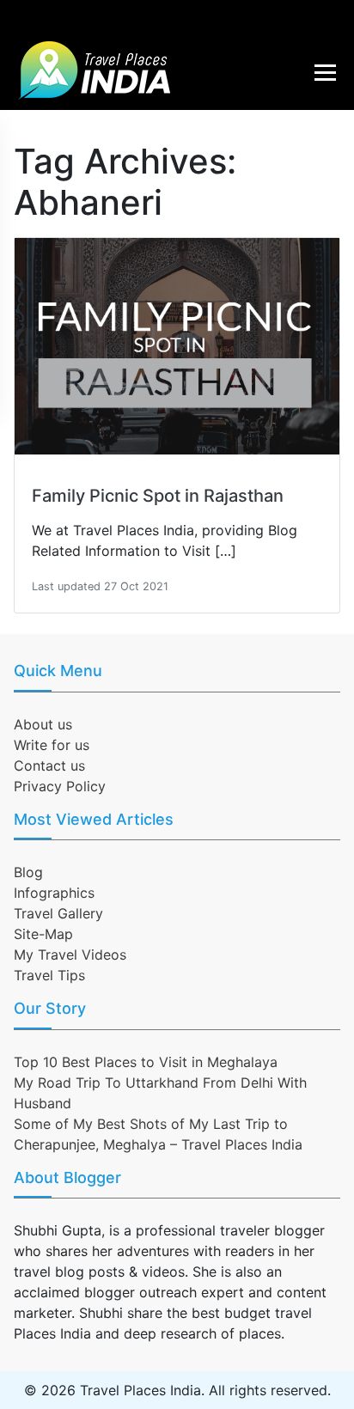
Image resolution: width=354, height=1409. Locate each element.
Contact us (49, 765)
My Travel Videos (70, 954)
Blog (28, 872)
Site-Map (43, 933)
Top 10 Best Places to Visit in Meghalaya (146, 1061)
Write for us (51, 744)
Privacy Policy (60, 786)
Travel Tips (49, 975)
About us (43, 724)
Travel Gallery (58, 913)
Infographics (54, 892)
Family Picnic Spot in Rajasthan (158, 495)
